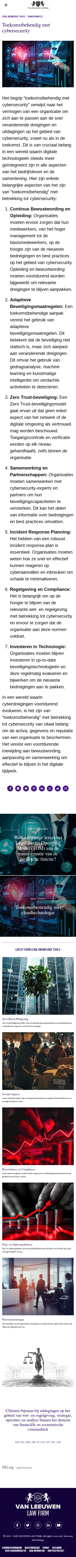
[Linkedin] (42, 788)
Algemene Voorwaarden (12, 1548)
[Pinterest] (34, 788)
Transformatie (35, 16)
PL (53, 1442)
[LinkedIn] (48, 1525)
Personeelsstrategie (13, 1319)
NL (22, 1442)
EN (17, 1442)
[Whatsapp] (50, 788)
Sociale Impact (10, 1094)
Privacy (46, 1548)
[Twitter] (26, 788)
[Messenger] (18, 788)
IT (38, 1442)
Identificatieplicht (56, 1551)
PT (48, 1442)
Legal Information (37, 1551)
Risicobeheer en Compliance (18, 1169)
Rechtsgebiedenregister (15, 1551)
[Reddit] (58, 788)
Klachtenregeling (32, 1548)
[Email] (66, 788)
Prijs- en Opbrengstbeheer (17, 1244)
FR (33, 1442)
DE (28, 1442)
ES (43, 1442)
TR (59, 1442)
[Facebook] (10, 788)
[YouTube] (58, 1525)
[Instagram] (38, 1525)
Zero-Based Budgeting (15, 1019)
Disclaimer (57, 1548)
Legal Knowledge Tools (13, 16)
